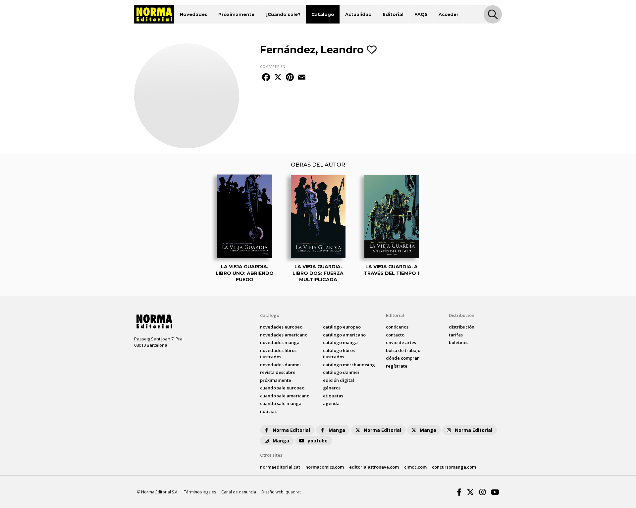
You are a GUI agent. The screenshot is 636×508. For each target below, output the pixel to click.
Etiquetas (333, 396)
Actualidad (358, 14)
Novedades (193, 14)
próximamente (275, 380)
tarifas (456, 335)
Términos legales (200, 492)
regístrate (396, 366)
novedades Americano (283, 335)
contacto (395, 335)
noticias (268, 411)
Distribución (461, 315)
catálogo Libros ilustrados (339, 353)
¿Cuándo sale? (282, 14)
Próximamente (236, 14)
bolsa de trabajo (403, 350)
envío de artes (401, 342)
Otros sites (271, 455)
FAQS (421, 14)
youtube (318, 440)
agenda (331, 403)
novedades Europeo (281, 327)
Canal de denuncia (238, 492)
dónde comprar (402, 358)
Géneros (332, 388)
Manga (337, 430)
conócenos (397, 327)
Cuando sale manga (280, 403)
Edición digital (338, 380)
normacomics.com (324, 467)
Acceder (448, 14)
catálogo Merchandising (349, 365)
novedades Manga (279, 342)
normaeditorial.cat (280, 467)
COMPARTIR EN (272, 66)
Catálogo (322, 14)
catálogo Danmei (341, 372)
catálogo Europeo (342, 327)
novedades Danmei (280, 365)
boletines (458, 342)
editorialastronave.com (374, 467)
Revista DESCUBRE (277, 372)
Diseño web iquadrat (281, 492)
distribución (461, 327)
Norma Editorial (291, 430)
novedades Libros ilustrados (278, 353)
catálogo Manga (340, 342)
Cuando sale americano (284, 396)
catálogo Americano (344, 335)
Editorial (393, 14)
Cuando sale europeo (282, 388)
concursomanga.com (454, 467)
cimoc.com (415, 467)
